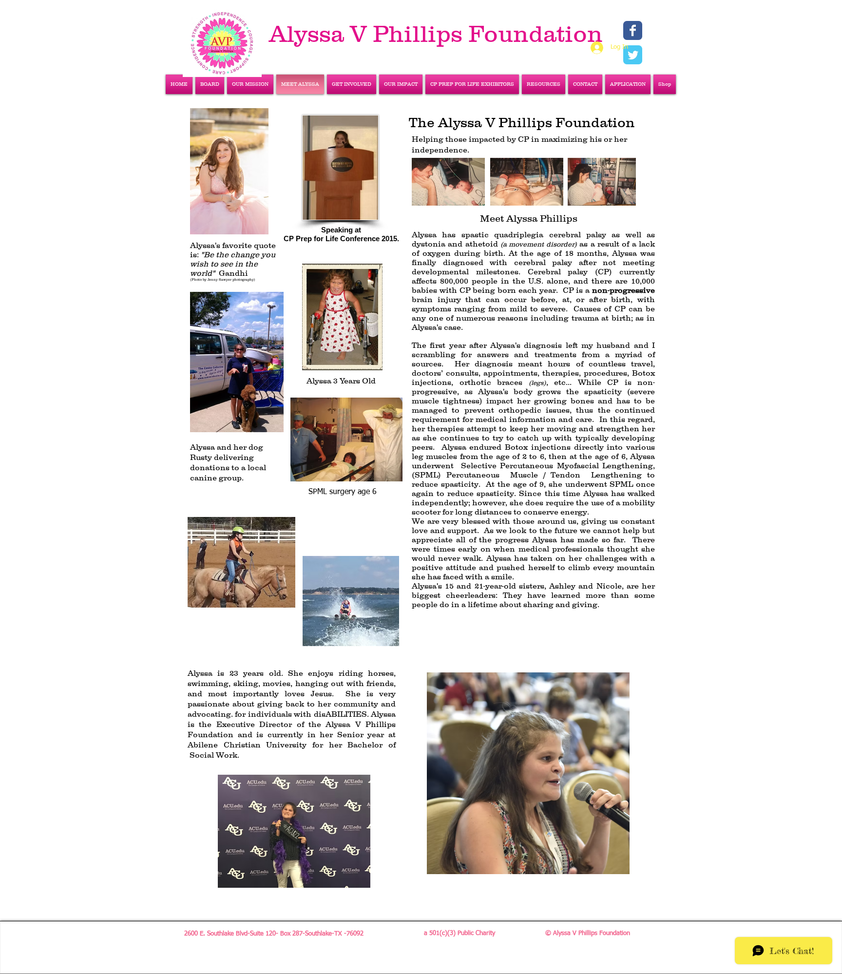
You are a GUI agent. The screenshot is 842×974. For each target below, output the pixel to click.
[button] (628, 84)
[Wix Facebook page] (632, 30)
